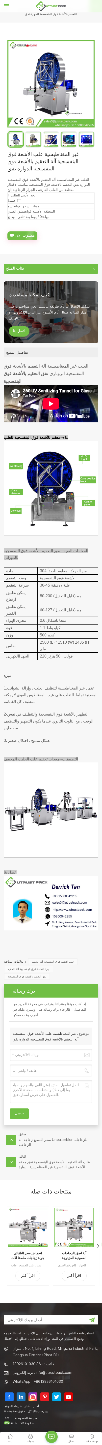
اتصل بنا (19, 331)
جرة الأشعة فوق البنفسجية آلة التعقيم (29, 969)
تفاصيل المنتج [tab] (17, 352)
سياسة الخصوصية (26, 1418)
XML (8, 1418)
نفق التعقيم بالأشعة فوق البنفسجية (27, 976)
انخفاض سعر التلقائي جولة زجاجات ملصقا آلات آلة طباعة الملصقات (27, 1255)
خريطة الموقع (13, 1406)
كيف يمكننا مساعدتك (29, 295)
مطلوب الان (25, 236)
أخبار (27, 1406)
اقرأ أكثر (28, 1276)
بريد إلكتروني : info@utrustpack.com (42, 1372)
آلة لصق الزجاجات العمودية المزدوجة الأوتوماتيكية (74, 1255)
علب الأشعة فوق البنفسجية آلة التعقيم (53, 961)
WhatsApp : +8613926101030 (38, 1381)
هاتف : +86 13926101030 (33, 1363)
